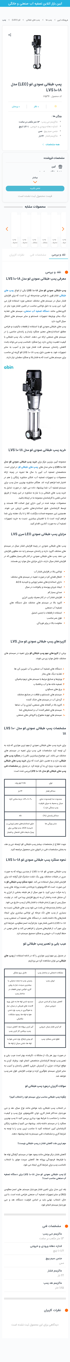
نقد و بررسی (58, 254)
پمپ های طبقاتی (33, 20)
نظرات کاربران (16, 255)
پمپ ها (49, 20)
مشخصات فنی (38, 255)
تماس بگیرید (35, 188)
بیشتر (35, 178)
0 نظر (36, 106)
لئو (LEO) (16, 20)
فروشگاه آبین (62, 20)
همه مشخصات (53, 145)
